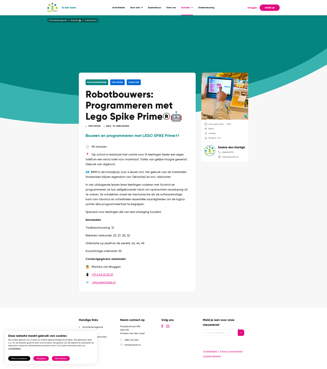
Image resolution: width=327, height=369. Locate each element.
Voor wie (135, 7)
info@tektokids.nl (103, 282)
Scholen (185, 7)
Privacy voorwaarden (231, 351)
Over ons (171, 7)
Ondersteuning (206, 7)
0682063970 (228, 152)
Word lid (270, 8)
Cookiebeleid (210, 351)
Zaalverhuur (154, 7)
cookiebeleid (14, 348)
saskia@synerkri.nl (230, 157)
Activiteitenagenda (58, 20)
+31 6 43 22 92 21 (102, 274)
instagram (167, 326)
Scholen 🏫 (76, 20)
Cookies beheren (212, 356)
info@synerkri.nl (133, 344)
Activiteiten (118, 7)
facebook (162, 326)
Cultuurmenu (91, 20)
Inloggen (252, 7)
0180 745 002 (131, 340)
